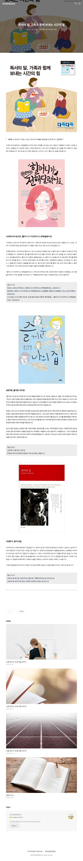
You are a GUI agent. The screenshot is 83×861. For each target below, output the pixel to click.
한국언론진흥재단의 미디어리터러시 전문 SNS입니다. (25, 821)
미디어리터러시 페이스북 (35, 851)
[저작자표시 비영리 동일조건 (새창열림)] (28, 611)
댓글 (8, 807)
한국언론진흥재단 (50, 851)
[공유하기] (12, 611)
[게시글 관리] (14, 611)
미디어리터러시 (8, 3)
